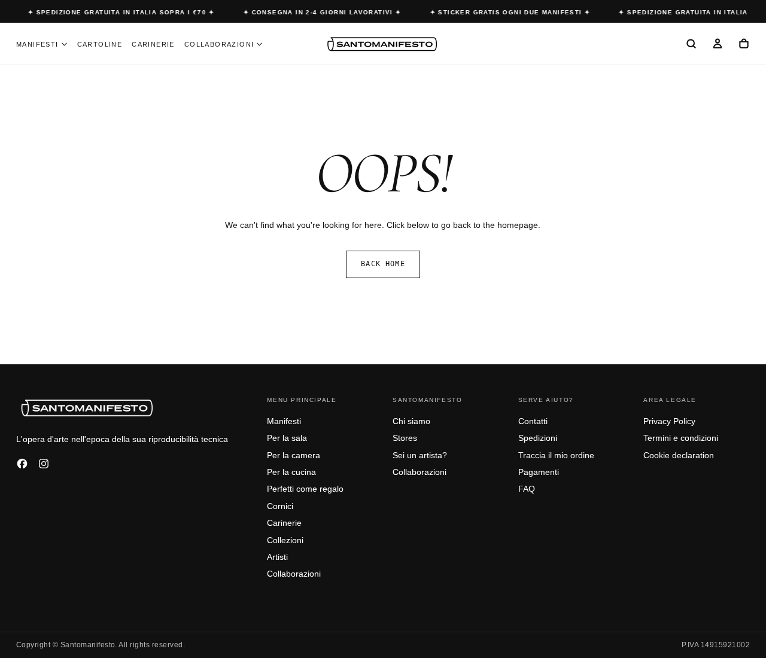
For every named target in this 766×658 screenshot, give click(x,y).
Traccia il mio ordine (556, 455)
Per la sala (287, 438)
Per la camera (293, 455)
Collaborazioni (219, 44)
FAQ (526, 489)
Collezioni (285, 540)
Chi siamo (411, 421)
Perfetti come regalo (305, 489)
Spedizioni (537, 438)
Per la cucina (291, 472)
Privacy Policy (669, 421)
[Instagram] (44, 463)
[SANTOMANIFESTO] (88, 407)
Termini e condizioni (680, 438)
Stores (405, 438)
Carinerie (153, 44)
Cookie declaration (678, 455)
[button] (691, 45)
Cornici (280, 506)
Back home (383, 264)
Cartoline (100, 44)
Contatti (533, 421)
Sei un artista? (420, 455)
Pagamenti (538, 472)
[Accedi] (718, 45)
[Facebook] (22, 463)
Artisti (277, 557)
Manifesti (37, 44)
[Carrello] (744, 45)
